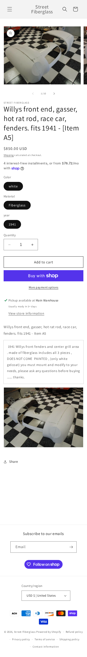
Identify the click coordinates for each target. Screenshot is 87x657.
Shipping (9, 155)
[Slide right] (54, 93)
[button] (9, 9)
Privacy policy (21, 639)
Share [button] (13, 461)
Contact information (46, 646)
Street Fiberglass (25, 631)
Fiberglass (17, 205)
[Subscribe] (71, 547)
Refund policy (74, 631)
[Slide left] (33, 93)
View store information (26, 313)
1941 (12, 224)
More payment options (43, 287)
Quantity (10, 235)
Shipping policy (69, 639)
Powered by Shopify (48, 631)
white (13, 186)
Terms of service (45, 639)
